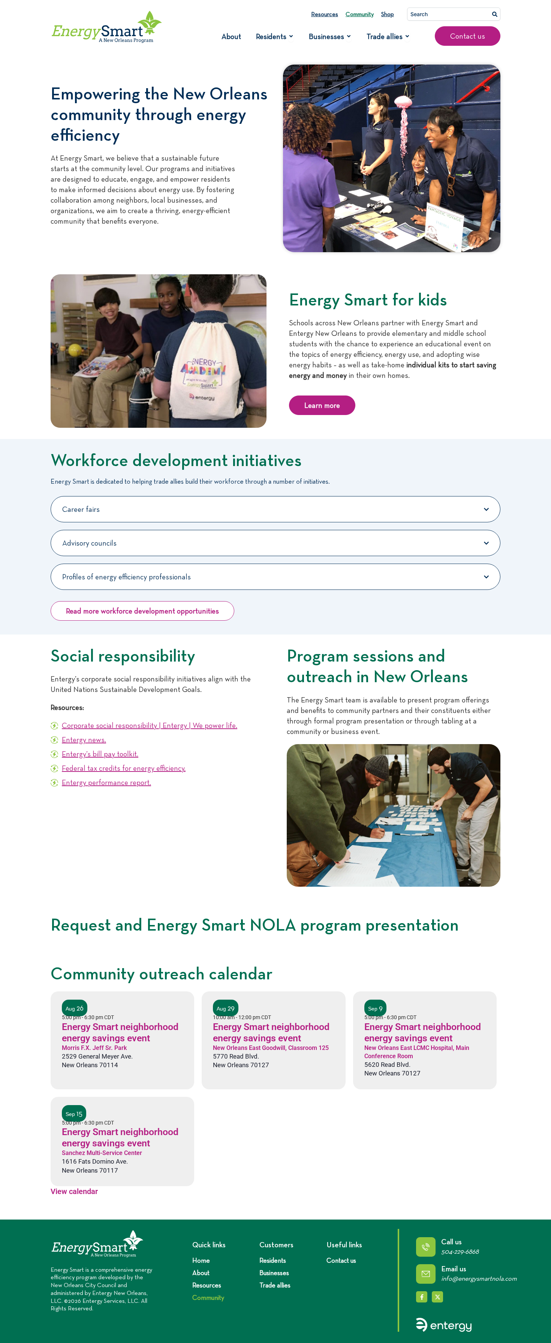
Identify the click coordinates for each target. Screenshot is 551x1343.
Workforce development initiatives (176, 460)
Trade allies (274, 1285)
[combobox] (453, 14)
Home (201, 1260)
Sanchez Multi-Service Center (102, 1153)
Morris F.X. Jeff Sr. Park (94, 1047)
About (201, 1272)
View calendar (74, 1191)
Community (360, 14)
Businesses (274, 1272)
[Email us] (426, 1274)
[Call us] (426, 1247)
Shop (387, 14)
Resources (324, 14)
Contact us (341, 1260)
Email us (453, 1268)
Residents (272, 1260)
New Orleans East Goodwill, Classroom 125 (271, 1047)
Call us (451, 1241)
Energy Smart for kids (368, 299)
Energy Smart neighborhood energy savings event (120, 1032)
